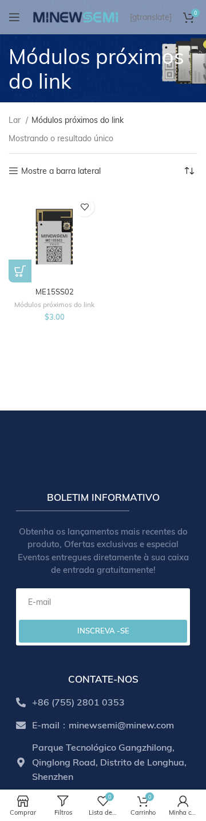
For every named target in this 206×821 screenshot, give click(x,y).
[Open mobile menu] (14, 17)
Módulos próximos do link (54, 304)
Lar (16, 120)
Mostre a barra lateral (61, 171)
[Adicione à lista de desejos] (84, 207)
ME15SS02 (54, 291)
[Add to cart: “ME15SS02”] (20, 271)
